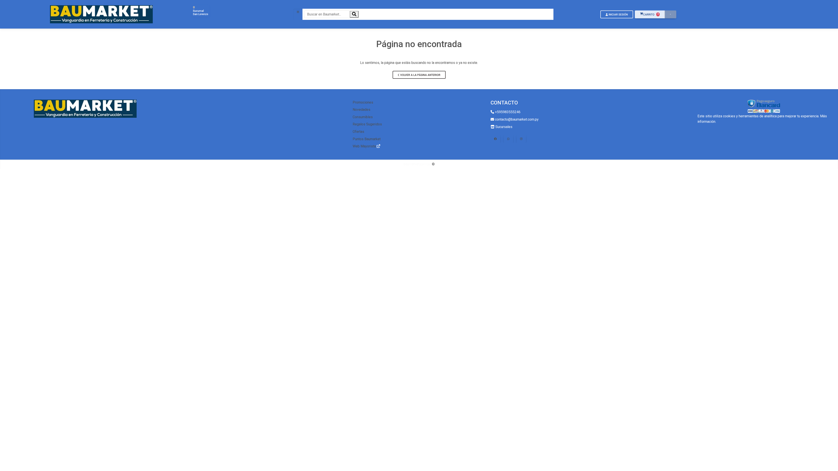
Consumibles (363, 117)
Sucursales (503, 127)
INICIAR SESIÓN (618, 14)
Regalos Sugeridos (367, 124)
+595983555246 (507, 112)
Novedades (361, 110)
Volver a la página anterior (420, 75)
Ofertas (358, 132)
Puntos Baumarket (367, 139)
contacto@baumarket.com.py (516, 119)
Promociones (363, 102)
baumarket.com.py (417, 164)
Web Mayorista (365, 146)
